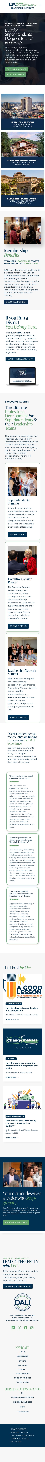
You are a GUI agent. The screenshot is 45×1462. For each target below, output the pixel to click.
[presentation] (22, 987)
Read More (12, 1020)
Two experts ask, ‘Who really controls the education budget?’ (21, 1123)
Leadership (11, 1058)
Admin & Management (15, 1116)
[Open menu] (40, 5)
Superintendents (13, 1004)
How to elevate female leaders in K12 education (22, 1009)
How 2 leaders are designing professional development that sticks (22, 1065)
